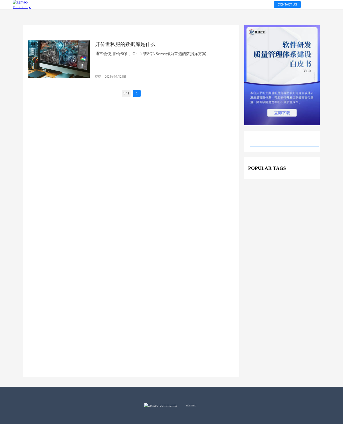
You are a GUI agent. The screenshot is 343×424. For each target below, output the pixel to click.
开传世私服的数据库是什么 (125, 44)
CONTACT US (287, 4)
